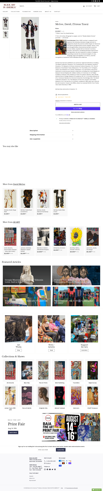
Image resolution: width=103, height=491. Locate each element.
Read (51, 350)
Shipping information (37, 135)
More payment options (77, 112)
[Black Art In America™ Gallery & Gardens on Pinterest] (55, 469)
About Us (48, 11)
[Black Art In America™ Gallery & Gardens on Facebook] (47, 469)
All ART (16, 222)
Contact (57, 11)
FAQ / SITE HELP (33, 473)
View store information (64, 123)
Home (56, 21)
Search (31, 476)
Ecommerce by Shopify (72, 488)
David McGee (19, 184)
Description (34, 131)
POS (62, 488)
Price (57, 28)
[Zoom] (30, 37)
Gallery (5, 11)
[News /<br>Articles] (51, 328)
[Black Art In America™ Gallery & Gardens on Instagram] (45, 469)
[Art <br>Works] (18, 328)
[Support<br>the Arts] (84, 328)
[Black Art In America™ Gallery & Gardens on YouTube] (50, 469)
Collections (15, 11)
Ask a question (35, 139)
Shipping (57, 100)
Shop (18, 350)
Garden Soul (37, 11)
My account (32, 480)
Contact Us (97, 489)
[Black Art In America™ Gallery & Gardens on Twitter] (52, 469)
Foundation (26, 11)
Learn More (84, 350)
